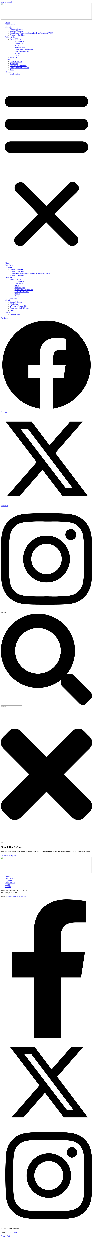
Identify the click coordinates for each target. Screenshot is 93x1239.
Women (17, 53)
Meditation (14, 64)
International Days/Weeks (24, 49)
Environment (19, 41)
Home (7, 23)
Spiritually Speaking (17, 35)
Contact (8, 72)
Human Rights (20, 47)
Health (17, 45)
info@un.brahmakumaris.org (16, 896)
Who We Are (10, 25)
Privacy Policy (6, 1236)
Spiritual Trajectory (17, 31)
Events (7, 60)
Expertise (8, 27)
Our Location (15, 74)
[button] (46, 168)
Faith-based (19, 43)
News (12, 70)
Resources (13, 57)
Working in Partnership (18, 66)
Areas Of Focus (15, 39)
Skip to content (6, 2)
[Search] (2, 842)
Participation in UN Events (19, 68)
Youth (17, 55)
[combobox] (11, 706)
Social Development (22, 51)
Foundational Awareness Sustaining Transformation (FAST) (31, 33)
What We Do (10, 37)
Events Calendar (16, 62)
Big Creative (13, 1232)
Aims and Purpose (16, 29)
